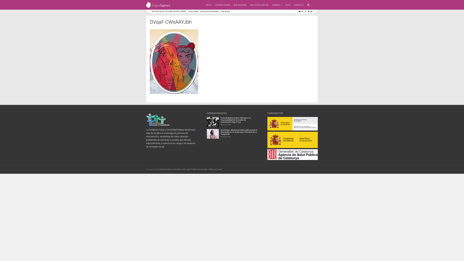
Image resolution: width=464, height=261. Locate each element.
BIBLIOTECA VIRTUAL (259, 5)
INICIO (208, 5)
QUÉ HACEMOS (240, 5)
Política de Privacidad (199, 169)
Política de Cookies (215, 169)
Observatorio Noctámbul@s (209, 11)
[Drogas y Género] (158, 7)
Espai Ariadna (225, 11)
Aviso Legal (186, 169)
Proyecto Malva (193, 11)
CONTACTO (299, 5)
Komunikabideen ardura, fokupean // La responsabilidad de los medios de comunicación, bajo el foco (236, 120)
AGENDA (276, 5)
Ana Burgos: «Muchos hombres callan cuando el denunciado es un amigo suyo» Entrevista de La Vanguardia (239, 132)
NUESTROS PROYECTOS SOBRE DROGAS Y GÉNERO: (169, 11)
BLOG (288, 5)
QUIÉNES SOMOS (222, 5)
